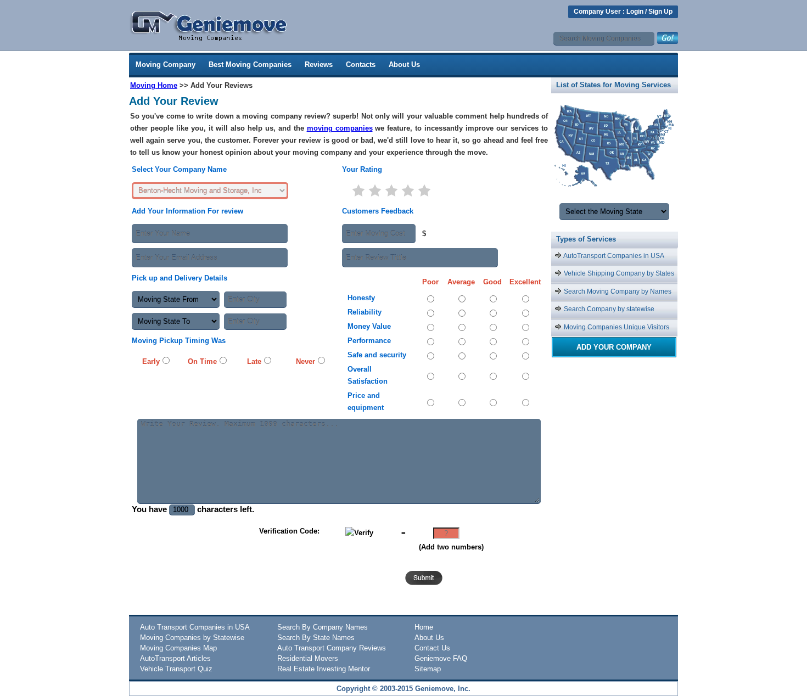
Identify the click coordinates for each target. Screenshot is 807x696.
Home (423, 627)
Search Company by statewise (608, 309)
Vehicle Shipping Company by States (618, 273)
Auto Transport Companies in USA (195, 627)
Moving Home (153, 85)
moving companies (340, 128)
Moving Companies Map (178, 648)
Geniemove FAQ (440, 658)
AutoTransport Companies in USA (613, 256)
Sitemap (427, 669)
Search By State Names (316, 637)
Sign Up (660, 11)
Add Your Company (614, 347)
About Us (404, 64)
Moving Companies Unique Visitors (615, 327)
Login (634, 11)
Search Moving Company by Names (616, 291)
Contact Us (432, 648)
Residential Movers (307, 658)
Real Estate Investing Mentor (323, 669)
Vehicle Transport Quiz (176, 669)
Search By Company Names (322, 627)
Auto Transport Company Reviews (331, 648)
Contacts (361, 64)
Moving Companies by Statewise (192, 637)
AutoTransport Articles (175, 658)
